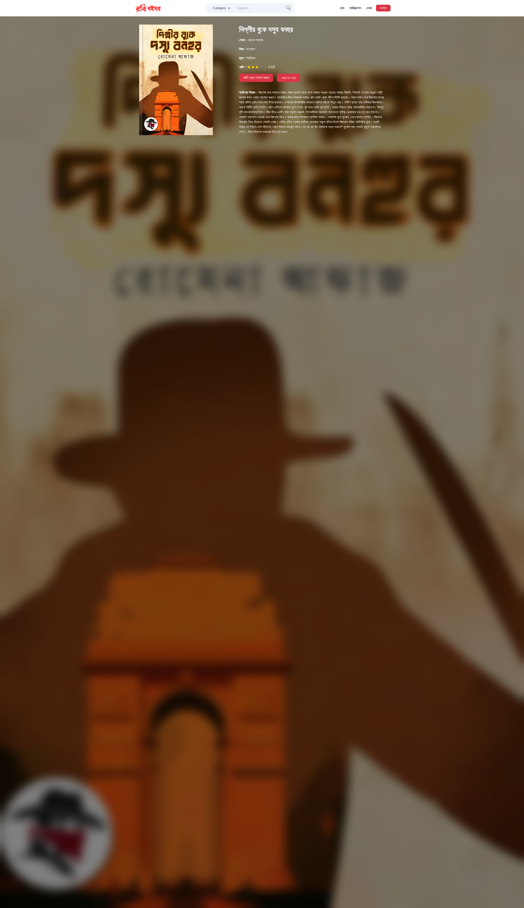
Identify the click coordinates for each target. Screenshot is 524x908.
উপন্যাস (247, 49)
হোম (342, 8)
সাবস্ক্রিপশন (355, 8)
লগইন (383, 8)
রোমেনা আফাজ (251, 40)
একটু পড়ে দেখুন (288, 77)
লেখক (369, 8)
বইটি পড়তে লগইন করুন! (256, 77)
